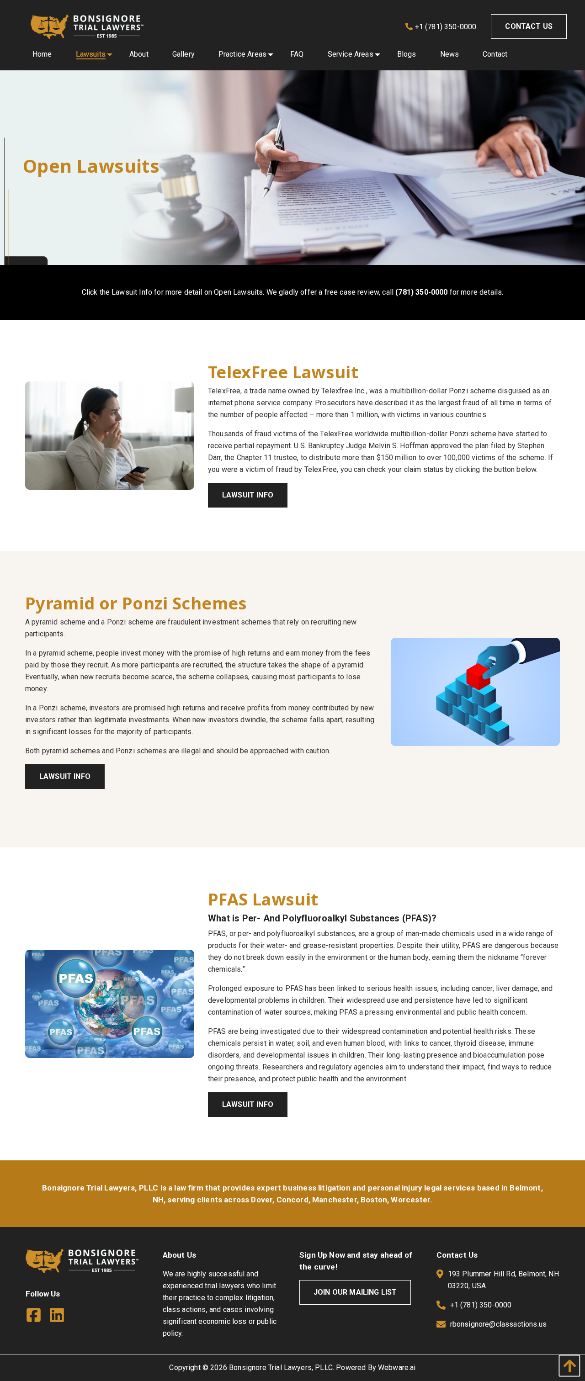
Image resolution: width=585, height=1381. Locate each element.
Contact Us (529, 26)
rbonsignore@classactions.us (498, 1324)
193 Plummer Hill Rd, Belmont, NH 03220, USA (503, 1280)
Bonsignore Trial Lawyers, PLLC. (281, 1367)
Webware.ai (397, 1367)
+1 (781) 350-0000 (445, 26)
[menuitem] (42, 54)
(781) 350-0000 (421, 292)
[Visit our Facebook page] (37, 1317)
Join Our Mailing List (355, 1292)
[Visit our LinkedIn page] (60, 1317)
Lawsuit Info (247, 495)
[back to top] (567, 1365)
